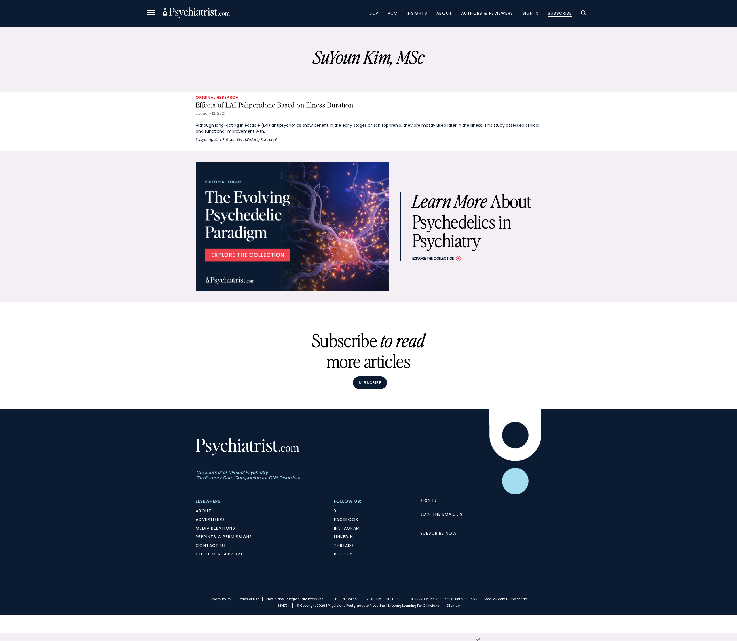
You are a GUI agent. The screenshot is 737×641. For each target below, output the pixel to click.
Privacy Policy (220, 599)
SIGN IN (428, 500)
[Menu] (151, 13)
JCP (374, 13)
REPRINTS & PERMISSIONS (224, 537)
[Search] (583, 13)
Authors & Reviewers (487, 13)
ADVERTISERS (210, 519)
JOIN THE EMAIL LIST (443, 514)
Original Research (217, 97)
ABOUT (203, 511)
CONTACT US (211, 545)
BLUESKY (343, 554)
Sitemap (453, 605)
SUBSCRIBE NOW (438, 533)
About (444, 13)
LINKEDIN (343, 537)
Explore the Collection (433, 258)
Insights (417, 13)
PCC (393, 13)
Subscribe (560, 13)
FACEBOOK (346, 519)
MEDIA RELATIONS (215, 528)
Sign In (531, 13)
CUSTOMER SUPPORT (219, 554)
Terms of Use (248, 599)
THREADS (344, 545)
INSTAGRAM (347, 528)
